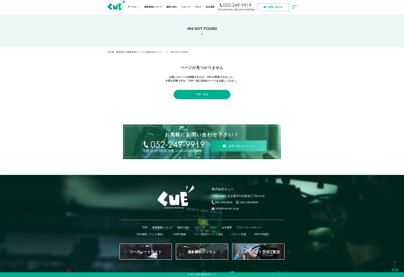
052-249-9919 (223, 202)
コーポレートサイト (146, 252)
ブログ (198, 7)
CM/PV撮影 (179, 234)
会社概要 (210, 7)
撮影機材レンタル (202, 252)
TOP (145, 227)
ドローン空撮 (238, 234)
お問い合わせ (275, 7)
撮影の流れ (171, 7)
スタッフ (186, 7)
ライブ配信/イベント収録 (208, 234)
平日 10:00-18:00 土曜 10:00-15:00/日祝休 (236, 9)
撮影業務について (153, 7)
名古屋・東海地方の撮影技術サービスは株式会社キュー (135, 52)
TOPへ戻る (202, 94)
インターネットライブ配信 (258, 252)
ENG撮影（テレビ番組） (151, 234)
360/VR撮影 (261, 234)
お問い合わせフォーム (241, 146)
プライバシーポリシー (249, 227)
